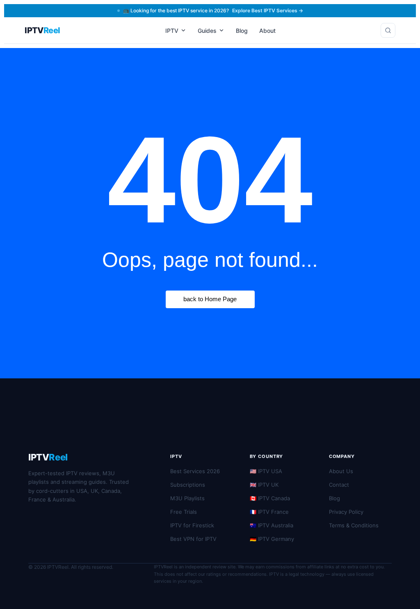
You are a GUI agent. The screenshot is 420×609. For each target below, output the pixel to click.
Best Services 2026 (195, 471)
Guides (207, 30)
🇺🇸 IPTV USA (266, 471)
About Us (341, 471)
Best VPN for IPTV (193, 539)
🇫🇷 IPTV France (269, 511)
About (267, 30)
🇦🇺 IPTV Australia (271, 525)
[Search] (388, 30)
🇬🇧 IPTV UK (264, 484)
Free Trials (183, 511)
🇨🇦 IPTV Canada (270, 498)
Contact (339, 484)
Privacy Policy (346, 511)
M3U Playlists (187, 498)
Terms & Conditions (354, 525)
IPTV (171, 30)
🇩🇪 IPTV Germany (272, 539)
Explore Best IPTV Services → (267, 10)
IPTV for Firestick (192, 525)
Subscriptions (187, 484)
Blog (242, 30)
